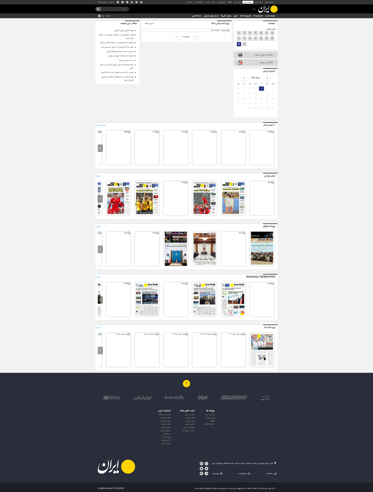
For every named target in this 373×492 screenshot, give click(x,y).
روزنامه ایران (248, 2)
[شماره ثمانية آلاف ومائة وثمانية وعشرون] (156, 233)
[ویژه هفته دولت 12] (262, 366)
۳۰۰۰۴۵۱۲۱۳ (242, 473)
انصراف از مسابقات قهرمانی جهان (121, 55)
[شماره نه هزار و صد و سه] (242, 131)
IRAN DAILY (209, 424)
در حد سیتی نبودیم (126, 60)
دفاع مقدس (166, 424)
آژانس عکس (210, 2)
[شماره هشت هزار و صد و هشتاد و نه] (147, 214)
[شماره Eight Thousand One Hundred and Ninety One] (184, 283)
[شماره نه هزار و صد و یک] (184, 131)
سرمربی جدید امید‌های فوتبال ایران (120, 51)
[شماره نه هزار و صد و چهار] (271, 131)
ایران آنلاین (259, 2)
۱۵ (239, 44)
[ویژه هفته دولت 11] (237, 334)
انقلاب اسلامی (165, 417)
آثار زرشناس (166, 440)
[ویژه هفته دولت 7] (122, 334)
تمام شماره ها (258, 15)
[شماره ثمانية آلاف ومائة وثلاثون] (204, 265)
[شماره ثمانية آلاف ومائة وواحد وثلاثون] (242, 233)
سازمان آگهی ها (188, 430)
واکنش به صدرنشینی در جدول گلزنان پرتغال (117, 42)
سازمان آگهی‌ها (226, 15)
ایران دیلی (237, 2)
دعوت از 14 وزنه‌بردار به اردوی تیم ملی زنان (117, 47)
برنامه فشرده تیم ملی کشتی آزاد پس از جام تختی (117, 66)
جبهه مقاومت (165, 421)
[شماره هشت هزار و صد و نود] (184, 182)
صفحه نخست (270, 15)
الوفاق (230, 2)
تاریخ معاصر (166, 427)
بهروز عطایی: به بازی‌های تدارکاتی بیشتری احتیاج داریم (117, 78)
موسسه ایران (269, 2)
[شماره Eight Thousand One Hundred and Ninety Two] (204, 315)
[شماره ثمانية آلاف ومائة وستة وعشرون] (98, 233)
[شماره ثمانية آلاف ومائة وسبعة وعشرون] (127, 233)
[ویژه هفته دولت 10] (208, 334)
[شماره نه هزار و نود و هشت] (98, 131)
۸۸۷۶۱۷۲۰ (269, 473)
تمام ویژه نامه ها (245, 15)
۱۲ (261, 39)
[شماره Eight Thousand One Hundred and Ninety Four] (271, 283)
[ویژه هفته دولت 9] (180, 334)
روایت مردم (166, 443)
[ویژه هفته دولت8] (151, 334)
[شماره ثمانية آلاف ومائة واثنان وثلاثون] (262, 265)
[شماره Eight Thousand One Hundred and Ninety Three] (233, 315)
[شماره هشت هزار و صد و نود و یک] (204, 214)
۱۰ (250, 39)
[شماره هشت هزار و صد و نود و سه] (271, 182)
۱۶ (244, 44)
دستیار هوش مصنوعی (211, 15)
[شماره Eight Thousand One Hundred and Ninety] (147, 315)
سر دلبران (167, 433)
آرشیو (236, 15)
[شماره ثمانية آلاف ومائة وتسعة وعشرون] (176, 265)
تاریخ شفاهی (166, 430)
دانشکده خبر (199, 2)
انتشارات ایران (189, 427)
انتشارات (189, 2)
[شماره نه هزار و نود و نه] (127, 131)
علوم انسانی (166, 437)
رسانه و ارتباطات (164, 414)
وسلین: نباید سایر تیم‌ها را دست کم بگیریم (117, 72)
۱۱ (255, 39)
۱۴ (272, 39)
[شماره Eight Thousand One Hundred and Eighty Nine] (127, 283)
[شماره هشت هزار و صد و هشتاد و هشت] (118, 214)
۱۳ (266, 39)
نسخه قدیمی (196, 15)
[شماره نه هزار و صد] (156, 131)
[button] (100, 148)
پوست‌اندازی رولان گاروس (124, 30)
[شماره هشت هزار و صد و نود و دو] (233, 214)
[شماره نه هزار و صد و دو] (213, 131)
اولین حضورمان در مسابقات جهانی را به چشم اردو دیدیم (116, 36)
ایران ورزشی (221, 2)
